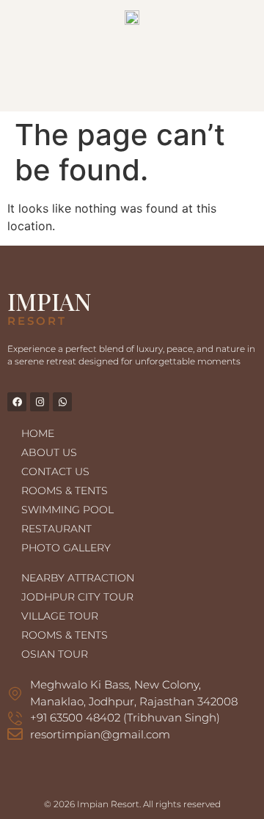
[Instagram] (39, 401)
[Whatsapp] (62, 401)
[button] (132, 90)
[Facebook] (16, 401)
